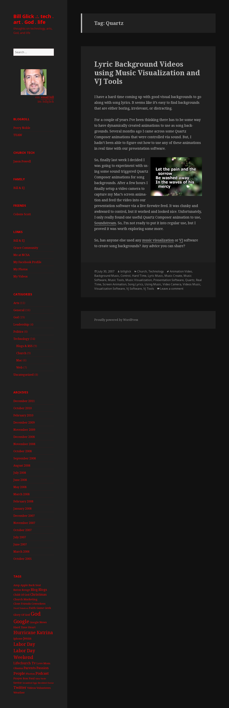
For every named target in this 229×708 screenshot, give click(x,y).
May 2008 (19, 487)
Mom (46, 663)
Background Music (106, 276)
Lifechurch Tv (24, 663)
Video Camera (172, 284)
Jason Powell (22, 161)
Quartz (189, 280)
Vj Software (134, 289)
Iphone (18, 638)
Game (40, 608)
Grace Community (25, 248)
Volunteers (43, 688)
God (16, 317)
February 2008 (23, 501)
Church (21, 353)
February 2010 (23, 415)
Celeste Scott (22, 214)
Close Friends (22, 603)
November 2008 (24, 444)
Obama (18, 668)
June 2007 (20, 544)
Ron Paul (29, 678)
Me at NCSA (21, 255)
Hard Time (20, 627)
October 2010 (22, 408)
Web (19, 367)
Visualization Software (109, 289)
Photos (30, 673)
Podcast (42, 673)
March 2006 (21, 551)
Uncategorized (23, 375)
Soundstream (105, 223)
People (19, 673)
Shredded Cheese (46, 683)
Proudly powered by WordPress (116, 320)
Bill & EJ (19, 188)
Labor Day (24, 644)
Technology (21, 339)
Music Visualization (138, 280)
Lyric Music (155, 276)
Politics (18, 332)
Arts (16, 303)
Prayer (17, 678)
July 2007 (19, 537)
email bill (47, 97)
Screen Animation (114, 284)
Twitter (19, 687)
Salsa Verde (40, 678)
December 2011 (24, 401)
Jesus (27, 638)
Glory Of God (21, 614)
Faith (32, 608)
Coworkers (38, 603)
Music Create (173, 276)
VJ (181, 240)
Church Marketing (25, 599)
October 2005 (22, 559)
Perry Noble (21, 128)
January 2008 (22, 508)
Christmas (38, 594)
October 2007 (22, 530)
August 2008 (21, 465)
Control (126, 276)
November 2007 (24, 523)
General (18, 310)
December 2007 (24, 516)
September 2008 (24, 458)
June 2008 (20, 480)
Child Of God (21, 594)
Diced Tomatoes (20, 608)
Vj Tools (148, 289)
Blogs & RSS (24, 346)
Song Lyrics (135, 284)
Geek (48, 608)
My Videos (20, 276)
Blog (34, 589)
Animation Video (181, 271)
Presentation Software (168, 280)
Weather (19, 692)
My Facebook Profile (27, 262)
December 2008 (24, 437)
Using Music (153, 284)
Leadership (21, 324)
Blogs (42, 589)
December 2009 (24, 422)
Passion (42, 668)
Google (21, 621)
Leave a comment (171, 289)
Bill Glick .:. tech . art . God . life (33, 19)
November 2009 (24, 430)
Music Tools (116, 280)
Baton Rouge (21, 589)
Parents (30, 668)
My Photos (20, 269)
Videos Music (191, 284)
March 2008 (21, 494)
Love (39, 663)
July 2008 (19, 473)
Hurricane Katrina (33, 632)
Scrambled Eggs (30, 683)
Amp (16, 585)
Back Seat (35, 585)
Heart (32, 627)
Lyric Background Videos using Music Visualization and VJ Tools (147, 72)
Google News (38, 622)
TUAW (17, 135)
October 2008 (22, 451)
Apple (24, 585)
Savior (17, 682)
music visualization (158, 240)
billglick (125, 271)
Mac (19, 360)
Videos (31, 688)
